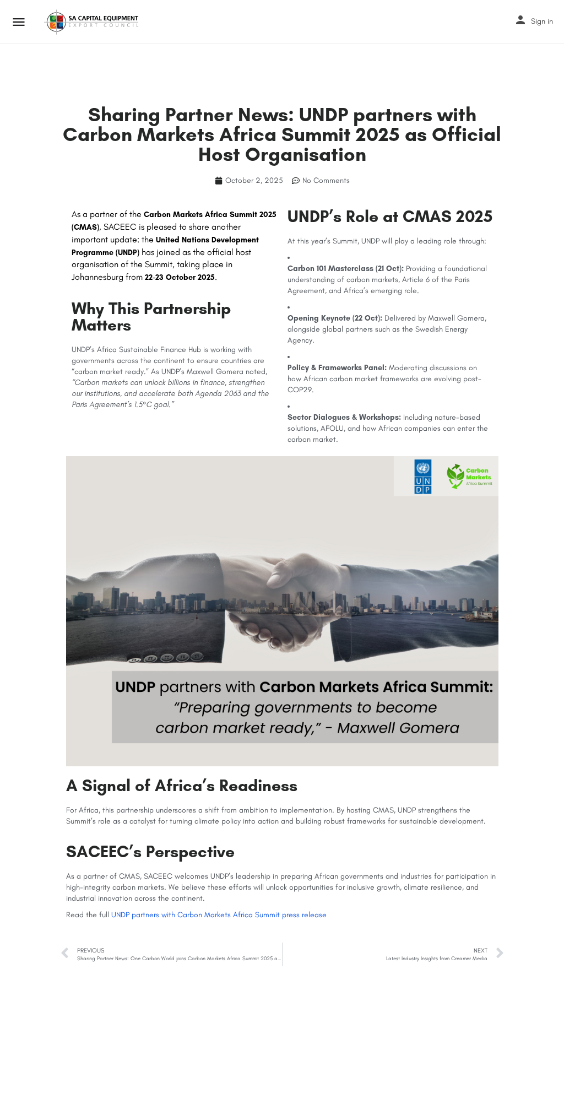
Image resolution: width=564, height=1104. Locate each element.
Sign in (542, 21)
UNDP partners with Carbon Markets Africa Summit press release (219, 914)
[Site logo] (92, 22)
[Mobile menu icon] (18, 22)
